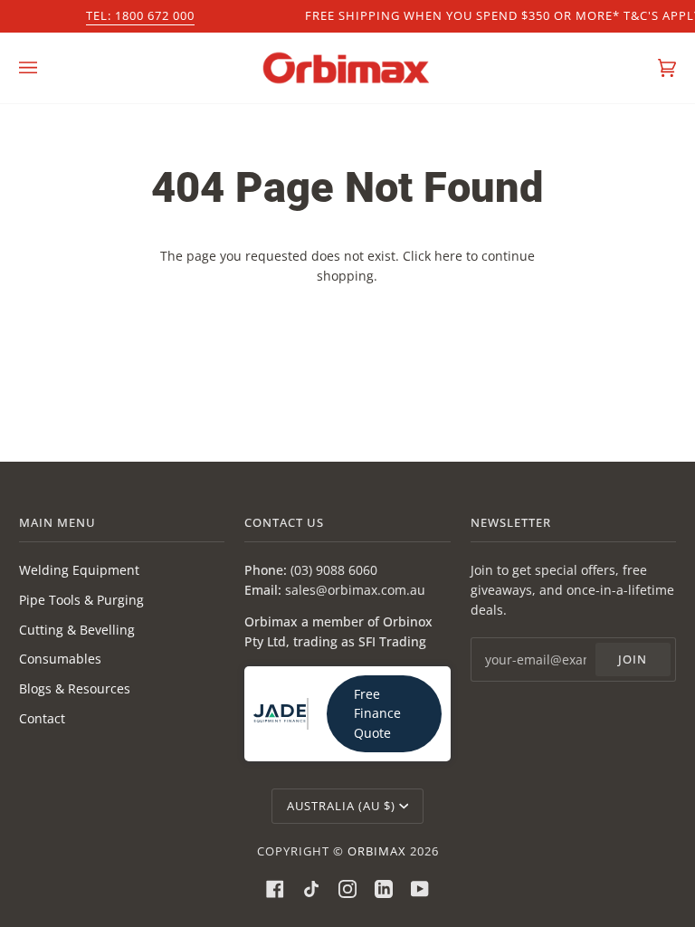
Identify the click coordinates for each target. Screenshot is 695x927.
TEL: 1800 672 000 (140, 15)
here (448, 255)
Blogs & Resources (74, 688)
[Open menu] (46, 68)
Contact (42, 718)
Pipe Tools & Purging (81, 599)
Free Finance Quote (377, 713)
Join (632, 659)
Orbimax (377, 851)
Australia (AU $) (341, 806)
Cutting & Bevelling (77, 629)
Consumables (60, 658)
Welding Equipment (79, 569)
